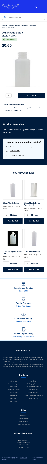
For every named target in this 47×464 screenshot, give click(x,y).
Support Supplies (8, 26)
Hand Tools (13, 398)
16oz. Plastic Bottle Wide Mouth (32, 204)
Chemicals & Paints (13, 390)
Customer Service (23, 419)
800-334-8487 (15, 151)
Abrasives (13, 381)
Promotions (23, 416)
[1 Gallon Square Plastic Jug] (13, 240)
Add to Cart (32, 95)
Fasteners (13, 395)
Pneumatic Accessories (33, 387)
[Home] (10, 6)
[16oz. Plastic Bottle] (13, 191)
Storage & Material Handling (33, 395)
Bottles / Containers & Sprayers (26, 26)
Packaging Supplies (33, 384)
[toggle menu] (43, 6)
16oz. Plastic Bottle (11, 203)
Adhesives (13, 387)
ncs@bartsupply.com (17, 155)
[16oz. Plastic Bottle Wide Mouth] (34, 191)
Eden (34, 459)
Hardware (13, 401)
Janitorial (33, 381)
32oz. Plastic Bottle (32, 251)
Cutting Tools (13, 392)
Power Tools (33, 390)
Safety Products (33, 392)
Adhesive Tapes (13, 384)
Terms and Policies (23, 424)
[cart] (35, 6)
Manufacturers (23, 421)
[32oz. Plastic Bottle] (34, 240)
